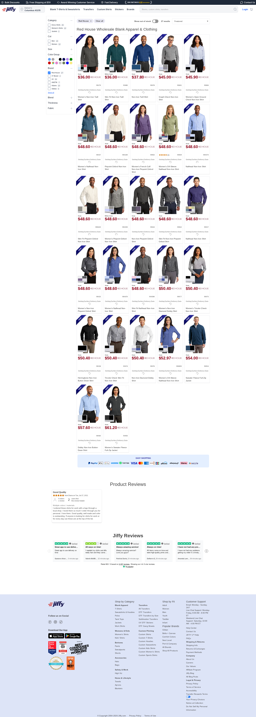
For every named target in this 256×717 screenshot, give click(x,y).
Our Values (191, 666)
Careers (189, 663)
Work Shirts (120, 626)
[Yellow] (71, 62)
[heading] (142, 247)
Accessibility (191, 690)
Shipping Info (192, 645)
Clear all (99, 21)
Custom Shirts (104, 9)
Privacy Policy (192, 684)
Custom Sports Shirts (148, 655)
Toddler (165, 619)
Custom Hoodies (146, 641)
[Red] (49, 62)
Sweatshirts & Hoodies (125, 612)
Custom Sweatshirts (147, 645)
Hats (117, 661)
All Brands (166, 647)
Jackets (118, 623)
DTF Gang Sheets (147, 626)
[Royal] (67, 62)
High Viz (118, 673)
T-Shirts (118, 609)
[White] (56, 59)
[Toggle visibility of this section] (71, 20)
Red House (84, 21)
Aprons (118, 685)
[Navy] (63, 59)
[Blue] (49, 59)
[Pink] (56, 62)
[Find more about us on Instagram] (55, 622)
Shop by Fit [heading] (168, 601)
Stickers (119, 9)
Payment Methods (194, 652)
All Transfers (144, 609)
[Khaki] (63, 62)
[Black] (60, 59)
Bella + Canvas (169, 633)
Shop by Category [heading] (124, 601)
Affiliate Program (193, 670)
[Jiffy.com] (9, 9)
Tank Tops (119, 619)
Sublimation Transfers (148, 619)
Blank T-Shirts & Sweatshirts (65, 9)
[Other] (53, 62)
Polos (117, 616)
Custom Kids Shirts (147, 648)
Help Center (191, 628)
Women (165, 609)
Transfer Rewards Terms (197, 694)
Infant (164, 623)
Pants (117, 646)
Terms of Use (150, 716)
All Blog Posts (192, 677)
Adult (164, 605)
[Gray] (53, 59)
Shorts (118, 653)
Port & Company (169, 644)
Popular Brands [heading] (170, 626)
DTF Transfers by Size (148, 616)
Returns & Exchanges (195, 649)
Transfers (88, 9)
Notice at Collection (194, 703)
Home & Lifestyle (123, 678)
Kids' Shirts (120, 638)
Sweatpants (120, 650)
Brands (130, 9)
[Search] (235, 9)
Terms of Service (193, 687)
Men (164, 612)
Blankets (118, 688)
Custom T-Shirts (146, 638)
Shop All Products (170, 651)
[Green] (71, 59)
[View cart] (251, 9)
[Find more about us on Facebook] (50, 622)
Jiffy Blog (190, 673)
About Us (190, 659)
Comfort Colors (169, 637)
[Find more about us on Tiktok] (61, 622)
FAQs (188, 638)
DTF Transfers (145, 612)
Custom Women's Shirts (149, 652)
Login (245, 9)
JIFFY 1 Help (192, 635)
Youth (164, 616)
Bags (117, 665)
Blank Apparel (121, 605)
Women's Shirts (122, 634)
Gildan (165, 630)
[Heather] (60, 62)
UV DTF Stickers (146, 623)
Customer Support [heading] (196, 601)
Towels (118, 681)
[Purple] (67, 59)
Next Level (167, 640)
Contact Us (191, 631)
